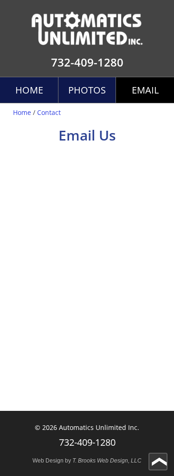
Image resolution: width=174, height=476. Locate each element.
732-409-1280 (87, 62)
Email (145, 90)
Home (29, 90)
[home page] (87, 22)
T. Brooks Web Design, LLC (107, 460)
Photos (87, 90)
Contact (49, 112)
